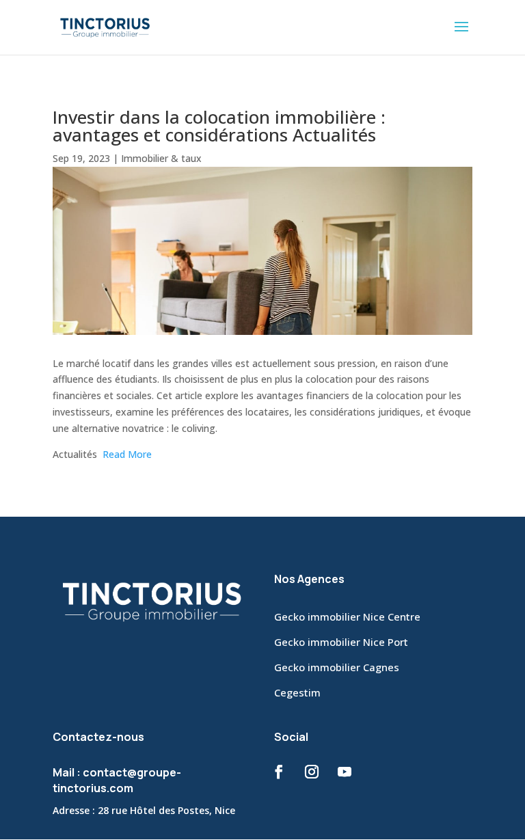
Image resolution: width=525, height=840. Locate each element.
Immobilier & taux (161, 158)
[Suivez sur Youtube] (344, 771)
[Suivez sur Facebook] (279, 771)
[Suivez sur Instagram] (311, 771)
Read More (127, 454)
